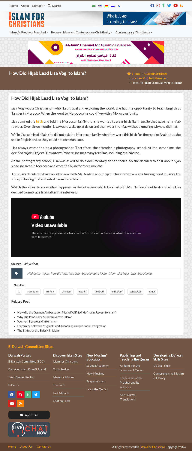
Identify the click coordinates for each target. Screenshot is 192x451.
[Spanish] (106, 6)
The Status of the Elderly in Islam (38, 330)
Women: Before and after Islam (37, 321)
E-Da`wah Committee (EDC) (26, 361)
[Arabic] (94, 6)
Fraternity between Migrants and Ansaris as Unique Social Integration (61, 326)
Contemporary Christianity (133, 32)
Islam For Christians (152, 447)
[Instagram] (159, 5)
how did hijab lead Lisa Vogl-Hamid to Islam (78, 273)
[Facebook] (152, 5)
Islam (111, 273)
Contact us (44, 446)
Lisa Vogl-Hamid (141, 273)
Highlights (33, 273)
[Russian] (113, 6)
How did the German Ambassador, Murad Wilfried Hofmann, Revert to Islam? (67, 312)
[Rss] (182, 5)
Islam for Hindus (63, 377)
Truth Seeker (61, 369)
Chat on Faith (61, 401)
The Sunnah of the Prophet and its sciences (131, 382)
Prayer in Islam (95, 381)
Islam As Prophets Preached (28, 32)
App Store (31, 415)
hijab (39, 121)
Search (56, 5)
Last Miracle (61, 393)
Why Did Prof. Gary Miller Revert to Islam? (44, 317)
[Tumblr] (164, 5)
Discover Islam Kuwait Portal (27, 369)
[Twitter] (169, 5)
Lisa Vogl (123, 273)
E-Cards (13, 385)
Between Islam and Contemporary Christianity (80, 32)
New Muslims (95, 373)
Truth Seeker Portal (20, 377)
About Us (26, 446)
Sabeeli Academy (97, 365)
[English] (100, 6)
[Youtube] (176, 5)
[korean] (119, 6)
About (25, 5)
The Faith (59, 385)
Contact (37, 5)
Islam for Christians (65, 361)
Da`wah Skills (162, 365)
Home (14, 5)
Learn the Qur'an (96, 389)
